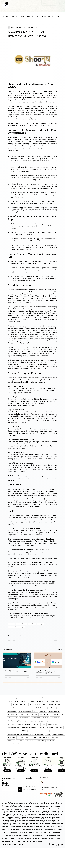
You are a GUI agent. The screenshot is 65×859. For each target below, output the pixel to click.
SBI (9, 717)
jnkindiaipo (11, 753)
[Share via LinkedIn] (16, 636)
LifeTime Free (26, 804)
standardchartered (44, 727)
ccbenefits (34, 727)
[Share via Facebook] (8, 636)
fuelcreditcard (12, 723)
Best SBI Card (50, 753)
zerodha (45, 730)
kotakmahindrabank (13, 740)
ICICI (26, 717)
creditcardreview (42, 710)
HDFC (32, 714)
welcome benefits (24, 730)
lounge (32, 804)
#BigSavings (24, 714)
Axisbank (59, 714)
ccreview (17, 743)
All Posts (5, 16)
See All (60, 649)
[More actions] (56, 27)
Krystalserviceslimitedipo (35, 733)
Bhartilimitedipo (12, 727)
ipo (62, 727)
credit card (43, 723)
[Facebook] (62, 857)
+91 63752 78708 (30, 799)
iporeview (40, 714)
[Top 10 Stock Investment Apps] (17, 660)
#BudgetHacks (49, 714)
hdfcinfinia (36, 737)
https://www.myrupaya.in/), (37, 848)
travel (44, 737)
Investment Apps (12, 630)
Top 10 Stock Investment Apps (16, 671)
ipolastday (46, 743)
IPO (50, 710)
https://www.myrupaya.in (30, 851)
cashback (60, 720)
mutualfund (59, 740)
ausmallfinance (55, 743)
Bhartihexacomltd (54, 723)
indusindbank (39, 746)
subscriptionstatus (53, 737)
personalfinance (21, 710)
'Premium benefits (51, 733)
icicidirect (20, 753)
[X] (56, 857)
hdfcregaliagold (30, 753)
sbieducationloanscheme (29, 740)
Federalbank (11, 750)
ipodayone (56, 727)
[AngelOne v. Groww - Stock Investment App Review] (48, 660)
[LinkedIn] (50, 857)
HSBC (24, 743)
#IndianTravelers (41, 720)
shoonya (40, 624)
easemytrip (50, 740)
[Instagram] (59, 857)
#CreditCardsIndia (13, 714)
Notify (36, 804)
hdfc (32, 720)
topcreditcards (24, 720)
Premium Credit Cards (47, 16)
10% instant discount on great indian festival (20, 746)
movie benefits (24, 727)
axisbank (27, 737)
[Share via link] (20, 636)
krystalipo (20, 737)
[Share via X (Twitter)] (12, 636)
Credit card (11, 737)
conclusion (52, 720)
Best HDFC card (12, 730)
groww (35, 723)
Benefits (50, 717)
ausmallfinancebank (34, 743)
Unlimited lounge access (24, 750)
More (58, 16)
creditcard (31, 710)
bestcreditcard (55, 730)
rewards (57, 717)
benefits (48, 746)
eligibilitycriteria (21, 733)
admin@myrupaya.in (32, 802)
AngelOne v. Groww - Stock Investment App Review (46, 672)
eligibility (10, 733)
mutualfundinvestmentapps (16, 627)
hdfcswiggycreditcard (25, 723)
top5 (44, 717)
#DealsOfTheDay (35, 717)
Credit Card (14, 16)
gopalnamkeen (36, 730)
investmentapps (17, 717)
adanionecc (54, 750)
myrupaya (11, 710)
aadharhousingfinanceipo (41, 750)
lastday (10, 743)
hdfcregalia (40, 753)
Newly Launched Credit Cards (29, 16)
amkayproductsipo (58, 746)
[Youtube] (53, 857)
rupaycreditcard (12, 720)
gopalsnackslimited (13, 756)
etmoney (41, 740)
